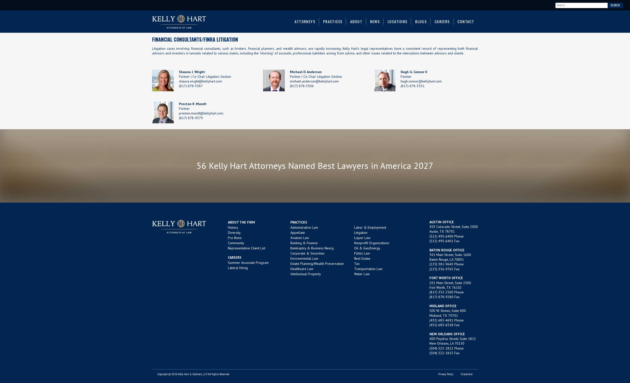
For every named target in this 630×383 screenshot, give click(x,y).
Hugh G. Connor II (414, 72)
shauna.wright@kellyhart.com (200, 81)
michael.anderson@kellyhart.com (314, 81)
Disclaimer (467, 374)
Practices (333, 21)
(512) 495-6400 (441, 236)
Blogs (421, 21)
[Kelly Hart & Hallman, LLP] (179, 226)
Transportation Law (368, 269)
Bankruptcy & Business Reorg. (312, 248)
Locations (398, 21)
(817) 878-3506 (302, 86)
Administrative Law (304, 227)
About (356, 21)
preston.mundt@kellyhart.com (201, 113)
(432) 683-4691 (441, 320)
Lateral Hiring (238, 268)
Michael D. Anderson (306, 72)
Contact (465, 21)
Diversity (234, 232)
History (233, 227)
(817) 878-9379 (191, 118)
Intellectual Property (305, 274)
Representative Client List (246, 248)
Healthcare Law (301, 269)
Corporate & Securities (307, 253)
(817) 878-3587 (191, 86)
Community (236, 243)
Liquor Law (362, 238)
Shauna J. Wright (192, 72)
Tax (357, 263)
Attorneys (305, 21)
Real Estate (362, 258)
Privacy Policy (445, 374)
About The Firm (241, 222)
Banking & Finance (304, 243)
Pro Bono (235, 238)
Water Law (362, 274)
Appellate (297, 232)
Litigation (360, 232)
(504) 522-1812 (441, 348)
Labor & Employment (370, 227)
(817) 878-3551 (413, 86)
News (375, 21)
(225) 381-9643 (441, 264)
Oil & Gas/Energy (367, 248)
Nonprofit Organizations (371, 243)
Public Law (362, 253)
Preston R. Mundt (192, 104)
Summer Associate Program (248, 262)
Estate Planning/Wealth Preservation (317, 263)
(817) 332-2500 (441, 292)
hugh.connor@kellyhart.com (421, 81)
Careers (442, 21)
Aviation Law (299, 238)
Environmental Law (304, 258)
